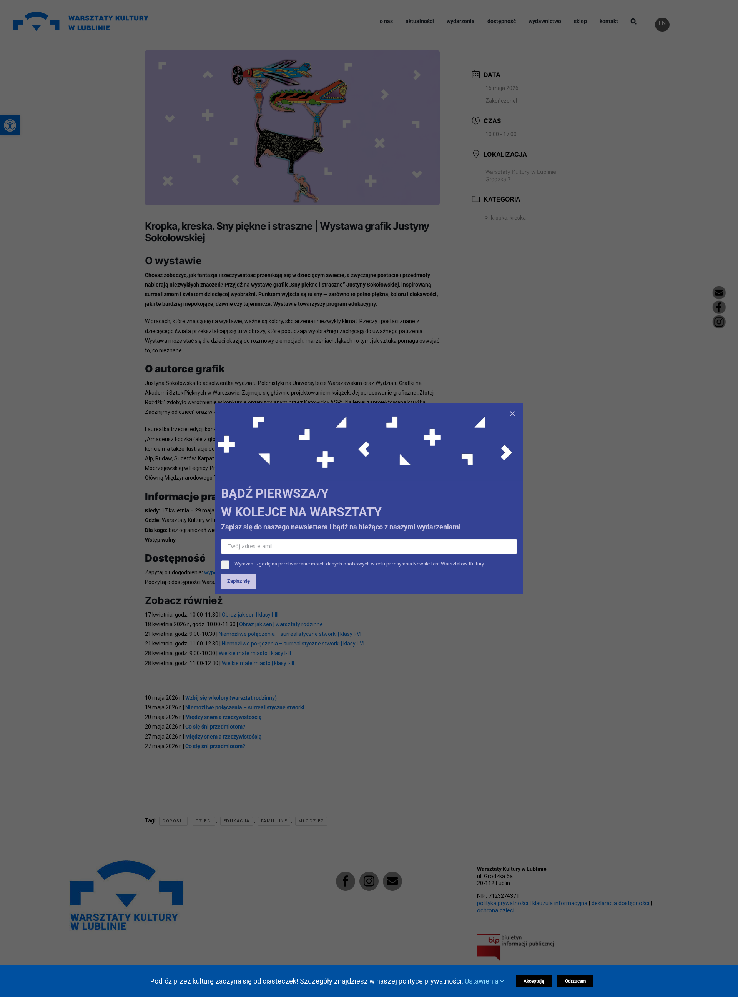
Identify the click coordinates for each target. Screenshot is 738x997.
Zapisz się (238, 581)
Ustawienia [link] (482, 981)
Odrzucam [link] (575, 981)
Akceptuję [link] (534, 981)
